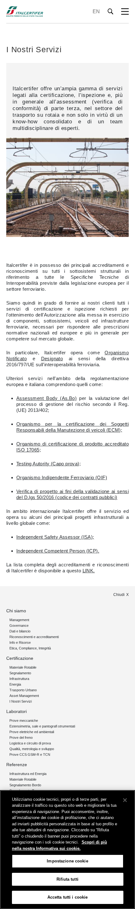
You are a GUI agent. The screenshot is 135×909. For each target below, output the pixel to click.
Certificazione (19, 658)
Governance (19, 625)
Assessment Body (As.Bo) (46, 398)
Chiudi (119, 594)
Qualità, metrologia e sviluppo (31, 749)
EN (96, 11)
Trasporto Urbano (23, 690)
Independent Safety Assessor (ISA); (55, 537)
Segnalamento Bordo (25, 785)
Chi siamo (16, 610)
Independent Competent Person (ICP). (57, 550)
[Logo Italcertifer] (24, 11)
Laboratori (16, 711)
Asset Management (24, 696)
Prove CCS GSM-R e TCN (29, 754)
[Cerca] (111, 11)
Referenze (16, 764)
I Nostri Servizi (20, 701)
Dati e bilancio (19, 631)
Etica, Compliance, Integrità (30, 648)
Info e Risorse (20, 642)
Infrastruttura (19, 679)
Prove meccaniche (23, 720)
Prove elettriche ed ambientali (31, 732)
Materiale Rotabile (22, 667)
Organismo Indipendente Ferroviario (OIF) (61, 477)
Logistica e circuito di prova (30, 743)
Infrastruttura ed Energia (27, 774)
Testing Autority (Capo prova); (48, 463)
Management (19, 620)
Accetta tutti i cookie (67, 897)
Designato (52, 358)
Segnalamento (20, 673)
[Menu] (125, 11)
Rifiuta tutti (67, 879)
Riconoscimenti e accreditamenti (34, 637)
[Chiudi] (125, 800)
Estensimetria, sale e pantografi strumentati (42, 726)
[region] (67, 849)
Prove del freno (21, 737)
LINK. (89, 570)
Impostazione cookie (67, 861)
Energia (15, 684)
